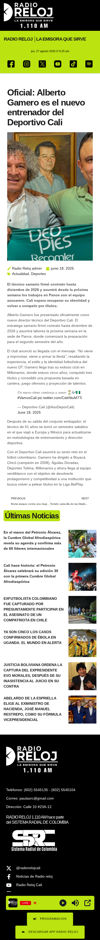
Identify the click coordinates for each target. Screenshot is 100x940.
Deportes (38, 274)
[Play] (63, 903)
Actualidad (20, 274)
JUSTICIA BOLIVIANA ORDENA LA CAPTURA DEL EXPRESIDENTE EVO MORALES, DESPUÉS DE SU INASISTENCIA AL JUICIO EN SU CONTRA (33, 675)
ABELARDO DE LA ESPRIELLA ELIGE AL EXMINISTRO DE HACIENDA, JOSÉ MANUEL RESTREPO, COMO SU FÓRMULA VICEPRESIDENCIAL (32, 709)
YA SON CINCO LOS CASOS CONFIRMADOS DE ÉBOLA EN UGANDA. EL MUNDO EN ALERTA (33, 637)
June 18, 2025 (29, 412)
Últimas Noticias (32, 515)
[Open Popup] (87, 903)
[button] (92, 15)
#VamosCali (27, 398)
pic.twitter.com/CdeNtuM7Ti (60, 398)
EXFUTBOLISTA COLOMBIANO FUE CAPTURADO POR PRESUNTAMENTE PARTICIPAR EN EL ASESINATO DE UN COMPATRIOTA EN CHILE (34, 609)
